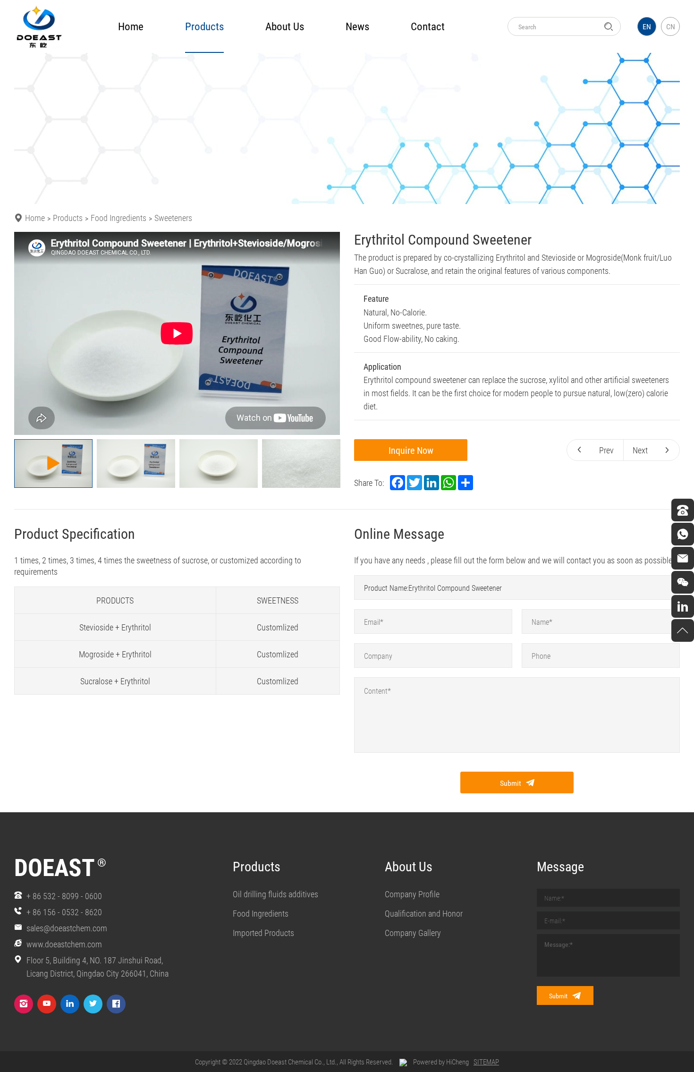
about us (284, 26)
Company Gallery (413, 932)
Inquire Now (411, 450)
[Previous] (27, 333)
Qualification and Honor (424, 913)
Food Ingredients (118, 217)
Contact (428, 26)
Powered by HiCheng (441, 1061)
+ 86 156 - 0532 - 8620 (64, 912)
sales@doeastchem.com (66, 928)
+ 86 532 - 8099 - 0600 (64, 896)
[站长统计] (403, 1061)
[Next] (327, 333)
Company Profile (412, 894)
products (204, 26)
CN (670, 26)
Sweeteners (173, 217)
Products (68, 217)
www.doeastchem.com (64, 944)
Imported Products (263, 932)
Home (131, 26)
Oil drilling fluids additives (275, 894)
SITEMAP (486, 1061)
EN (647, 26)
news (357, 26)
